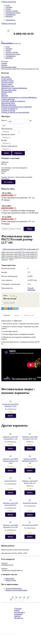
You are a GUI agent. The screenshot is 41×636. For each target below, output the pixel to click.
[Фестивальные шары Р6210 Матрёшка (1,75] (10, 401)
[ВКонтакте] (2, 308)
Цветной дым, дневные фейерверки (14, 88)
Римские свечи (6, 92)
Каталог (4, 65)
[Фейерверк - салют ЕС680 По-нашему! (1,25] (30, 434)
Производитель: (7, 288)
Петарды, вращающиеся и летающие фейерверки (19, 97)
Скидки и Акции (12, 11)
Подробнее (5, 170)
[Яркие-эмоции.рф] (8, 2)
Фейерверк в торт (7, 86)
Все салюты (5, 77)
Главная (4, 63)
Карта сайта (10, 578)
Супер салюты (6, 79)
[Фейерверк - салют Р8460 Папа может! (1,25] (10, 522)
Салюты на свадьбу (8, 110)
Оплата (8, 9)
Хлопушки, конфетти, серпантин (13, 101)
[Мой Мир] (8, 308)
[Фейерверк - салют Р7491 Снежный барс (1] (10, 434)
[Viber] (11, 308)
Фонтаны (4, 95)
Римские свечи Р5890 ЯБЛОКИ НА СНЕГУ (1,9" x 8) (30, 461)
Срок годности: (7, 280)
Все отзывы (8, 182)
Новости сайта (11, 580)
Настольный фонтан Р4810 (30, 525)
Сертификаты (10, 14)
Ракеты (4, 94)
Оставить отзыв (29, 315)
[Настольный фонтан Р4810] (30, 522)
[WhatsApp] (14, 308)
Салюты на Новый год (9, 108)
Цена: (5, 295)
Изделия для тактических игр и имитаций (16, 107)
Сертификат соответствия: (10, 284)
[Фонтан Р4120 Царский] (30, 500)
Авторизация (10, 20)
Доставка (9, 7)
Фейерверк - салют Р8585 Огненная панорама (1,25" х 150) (10, 461)
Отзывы (16, 315)
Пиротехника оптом (13, 13)
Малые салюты (6, 84)
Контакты (9, 16)
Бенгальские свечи (8, 103)
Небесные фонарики (8, 105)
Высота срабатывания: (9, 276)
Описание (6, 315)
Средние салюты (7, 82)
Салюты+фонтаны (8, 99)
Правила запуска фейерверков (16, 590)
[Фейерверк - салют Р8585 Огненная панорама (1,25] (10, 456)
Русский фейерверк (31, 289)
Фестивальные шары (8, 67)
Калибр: (4, 272)
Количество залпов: (8, 268)
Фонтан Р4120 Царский (30, 503)
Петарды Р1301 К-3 (10, 481)
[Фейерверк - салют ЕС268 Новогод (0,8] (30, 478)
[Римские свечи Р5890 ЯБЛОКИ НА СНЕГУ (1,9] (30, 456)
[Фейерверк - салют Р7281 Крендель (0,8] (10, 500)
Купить (10, 416)
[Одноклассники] (5, 308)
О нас (8, 5)
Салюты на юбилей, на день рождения (15, 112)
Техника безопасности (14, 588)
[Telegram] (17, 308)
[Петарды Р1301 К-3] (10, 478)
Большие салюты (7, 80)
